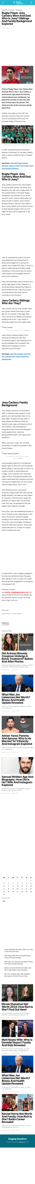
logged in (10, 613)
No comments (6, 28)
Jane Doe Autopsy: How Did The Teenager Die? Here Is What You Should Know (16, 356)
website (7, 592)
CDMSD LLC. (22, 1142)
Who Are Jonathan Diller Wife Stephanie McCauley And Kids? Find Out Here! (17, 975)
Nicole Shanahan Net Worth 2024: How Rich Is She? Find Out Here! (18, 950)
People (19, 10)
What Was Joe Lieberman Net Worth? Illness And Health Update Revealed (18, 963)
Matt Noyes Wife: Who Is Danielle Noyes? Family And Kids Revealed (17, 957)
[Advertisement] (17, 48)
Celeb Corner (8, 10)
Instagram (26, 330)
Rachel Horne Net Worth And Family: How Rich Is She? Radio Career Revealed (17, 969)
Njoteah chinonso (6, 669)
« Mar (3, 901)
